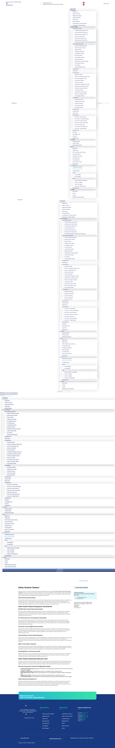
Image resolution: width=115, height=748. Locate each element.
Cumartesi (80, 719)
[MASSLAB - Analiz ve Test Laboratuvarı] (9, 392)
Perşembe (80, 716)
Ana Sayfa (81, 580)
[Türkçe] (3, 573)
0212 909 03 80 (9, 5)
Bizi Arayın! (76, 606)
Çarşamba (80, 715)
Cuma (79, 718)
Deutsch (8, 576)
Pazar (79, 720)
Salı (79, 714)
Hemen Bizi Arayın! (24, 738)
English (6, 574)
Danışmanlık (85, 580)
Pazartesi (80, 712)
